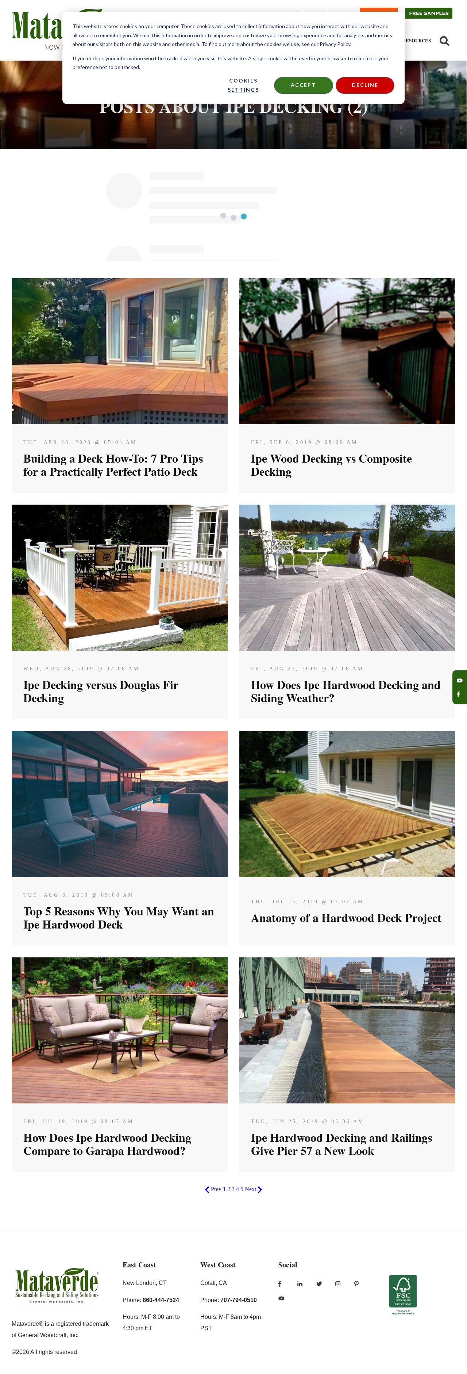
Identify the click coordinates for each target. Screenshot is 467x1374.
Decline (365, 85)
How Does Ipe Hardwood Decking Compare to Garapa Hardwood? (107, 1144)
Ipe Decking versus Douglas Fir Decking (100, 691)
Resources (416, 40)
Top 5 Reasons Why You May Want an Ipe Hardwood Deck (118, 917)
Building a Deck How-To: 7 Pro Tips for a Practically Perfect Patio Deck (113, 464)
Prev (216, 1189)
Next (251, 1189)
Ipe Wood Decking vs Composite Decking (331, 464)
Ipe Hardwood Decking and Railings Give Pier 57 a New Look (341, 1144)
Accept (303, 85)
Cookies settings (243, 85)
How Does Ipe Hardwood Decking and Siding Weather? (346, 691)
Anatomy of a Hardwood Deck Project (346, 917)
